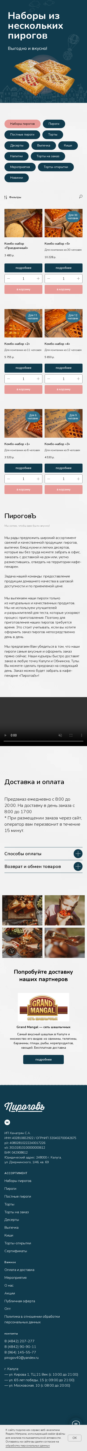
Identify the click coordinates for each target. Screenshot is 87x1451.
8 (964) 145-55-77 (20, 1352)
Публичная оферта (19, 1301)
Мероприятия (20, 167)
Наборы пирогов (22, 124)
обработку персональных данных (28, 1445)
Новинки (16, 178)
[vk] (7, 1122)
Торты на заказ (48, 156)
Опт (7, 1308)
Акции (9, 1293)
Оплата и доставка (19, 1269)
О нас (9, 1285)
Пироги (54, 124)
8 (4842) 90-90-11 (20, 1346)
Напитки (16, 156)
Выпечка (43, 145)
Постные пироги (22, 134)
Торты (52, 134)
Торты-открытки (56, 167)
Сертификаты (15, 1251)
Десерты (16, 145)
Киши (68, 145)
